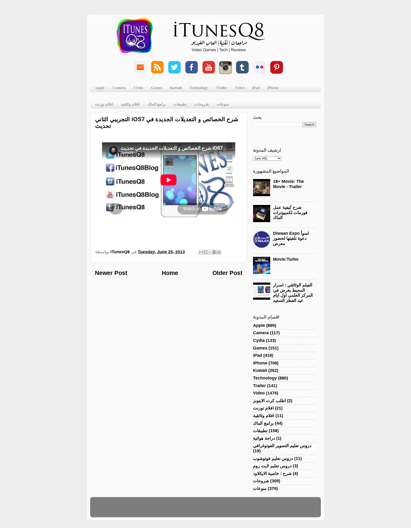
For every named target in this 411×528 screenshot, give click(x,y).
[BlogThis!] (205, 252)
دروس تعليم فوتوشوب (273, 458)
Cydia (138, 87)
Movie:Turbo (285, 259)
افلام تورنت (104, 104)
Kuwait (176, 87)
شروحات (201, 104)
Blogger (228, 509)
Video (240, 87)
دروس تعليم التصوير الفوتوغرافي (282, 445)
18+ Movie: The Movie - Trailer (288, 184)
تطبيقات (179, 104)
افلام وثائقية (130, 104)
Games (156, 87)
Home (170, 272)
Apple (100, 87)
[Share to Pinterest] (219, 252)
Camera (119, 87)
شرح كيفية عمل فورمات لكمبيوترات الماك (290, 212)
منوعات (222, 104)
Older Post (227, 272)
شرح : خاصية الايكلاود (272, 473)
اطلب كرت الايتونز (269, 400)
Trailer (221, 87)
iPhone (273, 87)
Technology (199, 87)
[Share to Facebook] (214, 252)
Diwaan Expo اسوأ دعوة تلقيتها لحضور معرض (291, 238)
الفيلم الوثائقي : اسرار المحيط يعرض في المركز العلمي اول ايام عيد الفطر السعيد (293, 293)
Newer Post (111, 272)
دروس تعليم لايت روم (272, 465)
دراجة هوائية (264, 438)
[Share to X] (210, 252)
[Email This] (201, 252)
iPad (256, 87)
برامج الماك (156, 104)
